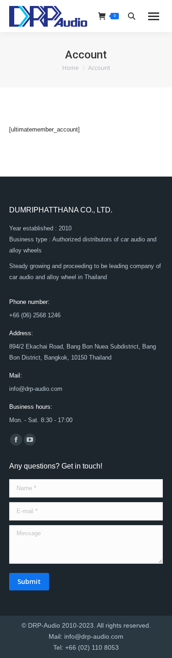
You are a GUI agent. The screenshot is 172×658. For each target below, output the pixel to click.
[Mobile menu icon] (153, 16)
